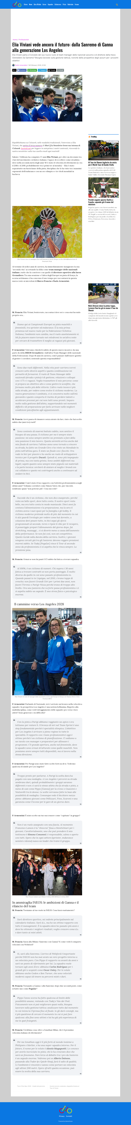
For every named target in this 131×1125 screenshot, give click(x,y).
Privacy (61, 1116)
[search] (117, 4)
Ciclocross (58, 4)
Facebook (23, 70)
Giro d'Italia (37, 4)
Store (26, 4)
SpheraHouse (69, 1121)
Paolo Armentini (21, 65)
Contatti (69, 1116)
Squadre (50, 4)
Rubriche (70, 4)
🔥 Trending (92, 136)
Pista (64, 4)
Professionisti (24, 40)
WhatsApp (33, 70)
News (30, 4)
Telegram (43, 70)
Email (61, 70)
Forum (77, 4)
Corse (44, 4)
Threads (52, 70)
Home (15, 40)
